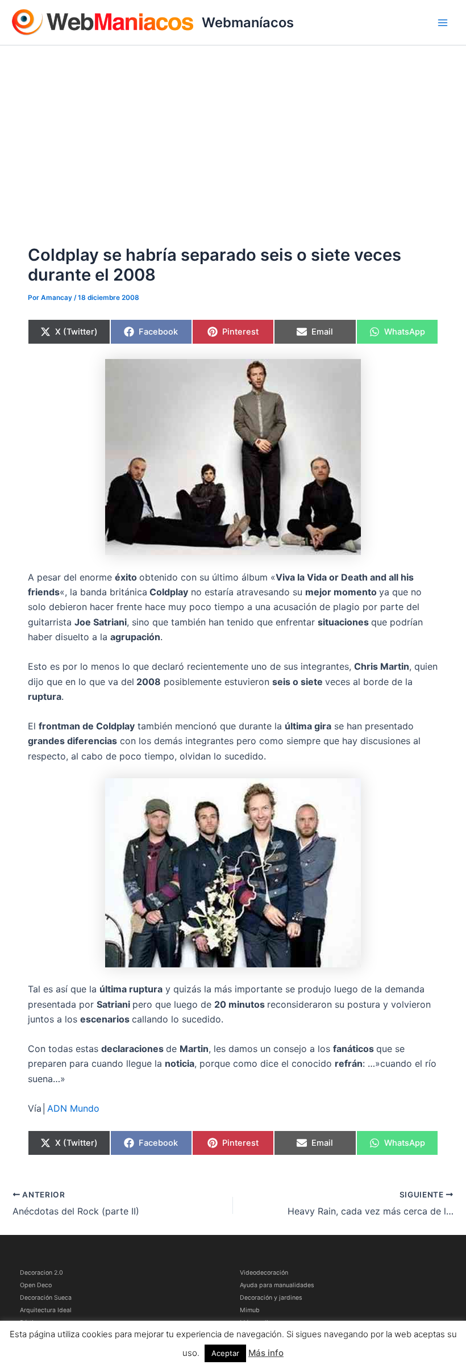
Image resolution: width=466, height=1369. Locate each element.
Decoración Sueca (46, 1297)
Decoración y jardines (271, 1297)
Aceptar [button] (225, 1353)
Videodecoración (264, 1272)
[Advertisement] (233, 130)
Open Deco (36, 1285)
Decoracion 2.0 (41, 1272)
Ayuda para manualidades (277, 1285)
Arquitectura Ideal (46, 1310)
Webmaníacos (248, 22)
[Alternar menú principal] (443, 23)
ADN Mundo (73, 1108)
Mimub (250, 1310)
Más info (266, 1352)
